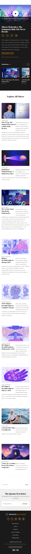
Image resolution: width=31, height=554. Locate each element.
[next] (28, 64)
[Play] (15, 14)
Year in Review (6, 256)
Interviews (5, 120)
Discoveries (5, 461)
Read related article (8, 53)
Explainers (5, 207)
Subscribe (24, 503)
